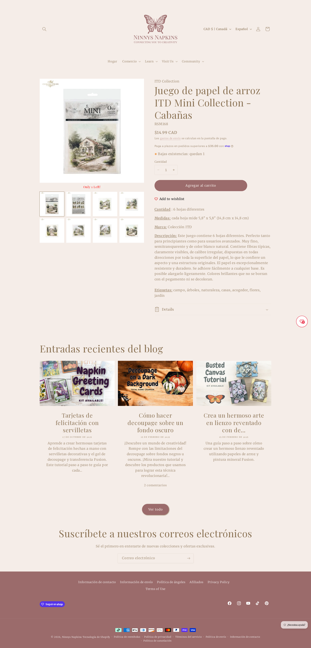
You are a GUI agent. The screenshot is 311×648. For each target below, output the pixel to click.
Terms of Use (155, 589)
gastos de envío (170, 138)
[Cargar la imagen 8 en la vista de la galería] (131, 230)
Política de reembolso (127, 636)
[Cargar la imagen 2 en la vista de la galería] (78, 204)
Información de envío (136, 582)
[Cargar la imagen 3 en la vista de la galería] (105, 204)
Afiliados (196, 582)
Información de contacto (97, 582)
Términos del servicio (188, 636)
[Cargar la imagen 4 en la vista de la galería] (131, 204)
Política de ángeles (171, 582)
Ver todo (155, 509)
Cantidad (161, 161)
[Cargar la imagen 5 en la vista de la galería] (52, 230)
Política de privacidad (157, 636)
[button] (44, 29)
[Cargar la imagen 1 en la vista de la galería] (52, 204)
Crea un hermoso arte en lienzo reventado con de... (233, 423)
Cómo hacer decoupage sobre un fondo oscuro (155, 423)
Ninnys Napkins (72, 637)
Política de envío (216, 636)
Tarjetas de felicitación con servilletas (77, 423)
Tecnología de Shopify (96, 637)
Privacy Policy (219, 582)
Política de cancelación (157, 640)
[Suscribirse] (188, 558)
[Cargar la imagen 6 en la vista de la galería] (78, 230)
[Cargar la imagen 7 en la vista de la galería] (105, 230)
